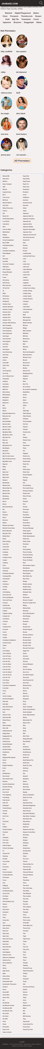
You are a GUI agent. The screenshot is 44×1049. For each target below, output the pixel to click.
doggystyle (29, 22)
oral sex (25, 424)
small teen (26, 762)
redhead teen (27, 592)
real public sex (27, 576)
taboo (25, 856)
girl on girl (6, 893)
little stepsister (27, 309)
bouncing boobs (8, 506)
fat (4, 818)
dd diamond (21, 72)
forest (4, 864)
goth (4, 917)
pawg (24, 448)
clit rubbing (6, 592)
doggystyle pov (7, 736)
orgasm (25, 426)
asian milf (5, 362)
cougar (5, 634)
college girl (6, 616)
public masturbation (29, 536)
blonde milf (6, 176)
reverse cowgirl (28, 600)
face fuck (6, 792)
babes (36, 13)
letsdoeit (26, 301)
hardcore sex (6, 960)
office (25, 405)
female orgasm (7, 829)
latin (24, 261)
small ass (26, 746)
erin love (4, 134)
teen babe (26, 890)
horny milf (6, 992)
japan (25, 210)
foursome (6, 866)
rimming (25, 610)
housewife (6, 1026)
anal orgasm (6, 341)
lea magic (5, 113)
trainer (25, 957)
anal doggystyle (7, 328)
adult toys (6, 298)
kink (24, 242)
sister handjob (27, 712)
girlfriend (5, 898)
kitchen (25, 248)
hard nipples (6, 952)
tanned (25, 861)
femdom (5, 832)
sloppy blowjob (27, 738)
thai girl (25, 904)
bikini (4, 466)
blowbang (6, 496)
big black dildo (7, 432)
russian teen (27, 645)
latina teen (26, 274)
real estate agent (28, 570)
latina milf (26, 272)
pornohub (26, 509)
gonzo (5, 914)
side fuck (26, 696)
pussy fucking (27, 552)
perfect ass (26, 456)
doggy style (6, 733)
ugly (4, 186)
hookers (5, 986)
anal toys (5, 354)
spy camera (26, 789)
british (5, 522)
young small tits (28, 1024)
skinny (25, 717)
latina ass (26, 266)
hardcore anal (7, 954)
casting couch (7, 557)
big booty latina (8, 434)
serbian (25, 666)
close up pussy (7, 600)
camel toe (6, 549)
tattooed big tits (28, 864)
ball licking (6, 392)
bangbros (5, 400)
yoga (24, 1018)
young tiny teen (28, 1029)
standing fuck (27, 808)
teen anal (26, 885)
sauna (25, 653)
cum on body (7, 664)
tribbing (25, 965)
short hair (26, 688)
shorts (25, 690)
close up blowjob (8, 597)
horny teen (6, 997)
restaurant (26, 597)
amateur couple (7, 309)
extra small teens (8, 778)
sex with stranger (28, 674)
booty (4, 504)
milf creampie (27, 330)
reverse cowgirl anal (29, 602)
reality (25, 581)
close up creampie (8, 264)
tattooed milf (27, 869)
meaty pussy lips (8, 208)
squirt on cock (27, 797)
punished (26, 544)
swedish (25, 853)
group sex (6, 920)
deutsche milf (7, 717)
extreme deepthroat (8, 784)
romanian (26, 618)
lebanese (26, 280)
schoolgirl (26, 658)
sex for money (27, 669)
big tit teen (6, 453)
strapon (25, 837)
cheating (5, 570)
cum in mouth (7, 653)
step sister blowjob (29, 813)
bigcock (5, 464)
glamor (5, 904)
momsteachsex (27, 354)
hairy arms (6, 928)
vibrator (25, 994)
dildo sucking (7, 725)
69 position (6, 296)
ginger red (6, 888)
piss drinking (27, 485)
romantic (26, 621)
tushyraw (26, 978)
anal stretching (7, 352)
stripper (25, 840)
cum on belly (7, 229)
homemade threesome (9, 984)
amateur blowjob (8, 306)
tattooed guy (27, 866)
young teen (26, 1026)
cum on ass (6, 661)
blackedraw (6, 482)
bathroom (6, 402)
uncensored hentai (28, 986)
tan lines (26, 858)
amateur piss (6, 317)
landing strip (27, 253)
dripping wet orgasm (9, 757)
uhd (24, 984)
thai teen (26, 909)
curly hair (5, 688)
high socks (6, 970)
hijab (4, 973)
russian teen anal (28, 648)
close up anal (7, 594)
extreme (5, 781)
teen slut (25, 898)
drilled (4, 754)
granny (5, 210)
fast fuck (5, 816)
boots (4, 501)
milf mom (25, 333)
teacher (25, 877)
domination (6, 738)
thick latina (26, 920)
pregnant (25, 520)
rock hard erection (28, 613)
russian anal (27, 637)
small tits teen (27, 765)
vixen (5, 16)
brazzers (17, 22)
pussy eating (27, 549)
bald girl (5, 389)
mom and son (7, 285)
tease (24, 882)
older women (27, 416)
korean (25, 250)
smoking (25, 768)
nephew (25, 378)
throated (25, 930)
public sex (26, 538)
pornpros (14, 16)
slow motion (26, 741)
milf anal (5, 200)
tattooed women (28, 874)
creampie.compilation (9, 640)
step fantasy (27, 810)
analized (5, 357)
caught (5, 560)
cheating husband (8, 573)
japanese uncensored (29, 234)
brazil (4, 517)
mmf (24, 344)
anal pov (5, 346)
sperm (25, 781)
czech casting (7, 696)
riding (25, 605)
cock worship (7, 608)
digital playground (23, 13)
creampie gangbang (9, 250)
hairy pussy (6, 282)
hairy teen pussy (8, 938)
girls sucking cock (8, 901)
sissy (24, 701)
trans (24, 960)
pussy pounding (28, 554)
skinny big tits (27, 720)
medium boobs (27, 322)
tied (24, 933)
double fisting (7, 749)
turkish (25, 973)
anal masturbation (8, 245)
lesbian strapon (28, 298)
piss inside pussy (28, 488)
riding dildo (26, 608)
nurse (24, 397)
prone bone (26, 522)
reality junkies (27, 584)
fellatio (5, 826)
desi (4, 712)
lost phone (6, 221)
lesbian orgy (27, 293)
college (5, 610)
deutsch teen (7, 714)
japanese (7, 22)
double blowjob (7, 744)
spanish (25, 776)
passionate (26, 445)
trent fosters (21, 134)
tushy (25, 976)
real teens (26, 578)
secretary (5, 258)
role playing (26, 616)
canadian (5, 554)
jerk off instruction (29, 237)
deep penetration (8, 706)
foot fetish (6, 861)
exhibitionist (6, 773)
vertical (25, 992)
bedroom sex (7, 416)
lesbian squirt (27, 296)
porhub (25, 506)
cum (4, 648)
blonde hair (6, 490)
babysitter (6, 386)
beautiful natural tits (9, 413)
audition (5, 381)
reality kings (27, 586)
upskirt (25, 989)
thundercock (26, 16)
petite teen (26, 472)
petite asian (26, 469)
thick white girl (27, 925)
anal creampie (7, 325)
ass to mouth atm (8, 376)
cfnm (4, 565)
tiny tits (25, 946)
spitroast (25, 784)
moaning (25, 346)
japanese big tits (28, 216)
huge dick (26, 176)
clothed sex (6, 605)
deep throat (6, 709)
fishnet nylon (7, 845)
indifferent (26, 197)
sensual (25, 661)
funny (4, 880)
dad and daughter (8, 698)
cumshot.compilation (9, 685)
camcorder (6, 546)
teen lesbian (27, 896)
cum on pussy (7, 674)
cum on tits (6, 677)
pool (24, 504)
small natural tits (28, 760)
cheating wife (7, 576)
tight (24, 936)
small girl (26, 757)
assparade (6, 378)
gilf (4, 256)
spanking (26, 778)
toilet (24, 952)
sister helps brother (29, 714)
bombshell (6, 498)
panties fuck (27, 440)
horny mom (6, 994)
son (24, 773)
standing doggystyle (29, 805)
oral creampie (27, 421)
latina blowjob (27, 269)
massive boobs (7, 202)
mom (4, 226)
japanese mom (27, 224)
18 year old (6, 288)
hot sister (5, 1016)
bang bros (6, 397)
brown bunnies (7, 530)
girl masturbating (8, 890)
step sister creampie (29, 816)
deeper (38, 16)
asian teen (6, 365)
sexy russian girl (28, 680)
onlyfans (25, 418)
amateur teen (7, 320)
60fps (4, 293)
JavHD (22, 1042)
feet (4, 824)
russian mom (27, 640)
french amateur (7, 872)
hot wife (5, 1018)
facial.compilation (8, 240)
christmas (6, 584)
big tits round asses (9, 458)
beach (4, 410)
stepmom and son (28, 829)
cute (4, 693)
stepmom (26, 826)
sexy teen (26, 682)
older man (26, 410)
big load (5, 442)
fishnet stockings (8, 848)
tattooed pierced (28, 872)
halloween (6, 266)
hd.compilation (7, 962)
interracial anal (27, 202)
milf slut (25, 336)
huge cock (6, 1029)
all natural (6, 301)
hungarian (26, 189)
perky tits (26, 464)
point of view (27, 496)
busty (4, 538)
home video (6, 976)
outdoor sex (26, 432)
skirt (24, 725)
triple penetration (28, 970)
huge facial (26, 181)
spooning (26, 786)
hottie (4, 1024)
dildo (4, 722)
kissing (25, 245)
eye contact (6, 789)
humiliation (6, 237)
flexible (5, 858)
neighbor (25, 376)
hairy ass (5, 930)
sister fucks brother (29, 709)
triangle (25, 962)
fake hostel (6, 800)
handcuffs (6, 941)
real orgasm (27, 573)
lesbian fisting (27, 290)
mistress (25, 341)
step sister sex (27, 818)
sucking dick (27, 850)
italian (25, 208)
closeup (5, 602)
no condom (26, 386)
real (24, 562)
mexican (25, 325)
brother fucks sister (9, 528)
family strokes (7, 808)
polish (25, 498)
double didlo (6, 746)
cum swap (6, 680)
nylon (24, 400)
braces (5, 512)
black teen (6, 477)
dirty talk (5, 728)
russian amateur (28, 634)
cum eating (6, 650)
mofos (25, 349)
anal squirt (6, 349)
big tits (15, 19)
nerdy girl (6, 216)
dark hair (5, 701)
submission (26, 848)
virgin (24, 997)
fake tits (5, 802)
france (5, 869)
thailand (25, 912)
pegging (25, 453)
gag (4, 882)
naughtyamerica (28, 373)
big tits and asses (8, 456)
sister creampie (27, 706)
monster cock (27, 357)
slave (24, 728)
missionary (26, 338)
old (4, 213)
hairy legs (6, 933)
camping (5, 552)
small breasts (27, 752)
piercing (25, 477)
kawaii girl (26, 240)
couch (5, 632)
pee (24, 450)
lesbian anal (27, 285)
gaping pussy (7, 192)
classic (5, 589)
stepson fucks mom (29, 832)
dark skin (5, 704)
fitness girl (6, 853)
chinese (5, 581)
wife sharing (26, 1016)
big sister (5, 450)
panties (25, 437)
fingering (5, 837)
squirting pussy (27, 802)
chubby (5, 586)
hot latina (6, 1013)
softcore (25, 770)
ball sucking (6, 394)
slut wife (5, 261)
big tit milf (6, 242)
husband (25, 192)
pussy (25, 546)
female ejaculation (8, 218)
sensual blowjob (28, 664)
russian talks (27, 642)
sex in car (26, 672)
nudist (25, 394)
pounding (26, 514)
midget (25, 328)
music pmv (26, 365)
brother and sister (8, 525)
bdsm (39, 22)
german (5, 248)
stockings (26, 834)
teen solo (5, 205)
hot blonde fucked (8, 1005)
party (24, 442)
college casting (7, 613)
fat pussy (5, 821)
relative (25, 594)
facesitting (6, 797)
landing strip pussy (29, 256)
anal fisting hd (7, 333)
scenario (25, 656)
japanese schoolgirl (29, 229)
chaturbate (6, 568)
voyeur (25, 1002)
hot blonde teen (8, 1010)
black (4, 469)
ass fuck (5, 373)
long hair (26, 312)
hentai (4, 968)
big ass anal (6, 424)
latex (24, 258)
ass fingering (7, 370)
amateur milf (6, 314)
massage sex (27, 320)
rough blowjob (7, 272)
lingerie (25, 304)
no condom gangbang (30, 389)
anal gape (6, 336)
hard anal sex (7, 946)
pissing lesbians (28, 490)
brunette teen (7, 533)
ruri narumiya (22, 155)
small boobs (26, 749)
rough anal (26, 626)
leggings (26, 282)
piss (24, 482)
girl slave (5, 896)
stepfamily (26, 824)
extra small (6, 776)
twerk (24, 981)
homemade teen (8, 981)
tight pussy (26, 938)
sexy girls (26, 677)
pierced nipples (27, 474)
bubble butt (6, 536)
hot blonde (6, 1002)
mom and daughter (29, 352)
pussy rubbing (27, 557)
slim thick (26, 736)
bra (4, 509)
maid (24, 314)
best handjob (7, 421)
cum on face (7, 666)
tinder (25, 941)
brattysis (5, 514)
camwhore (6, 224)
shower (25, 693)
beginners (6, 418)
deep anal (6, 178)
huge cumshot (7, 1032)
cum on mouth (7, 672)
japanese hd (27, 221)
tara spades (21, 51)
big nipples (6, 448)
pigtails (25, 480)
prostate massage (28, 528)
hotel (4, 1021)
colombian (6, 618)
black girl (5, 472)
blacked (8, 13)
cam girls (5, 544)
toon (24, 954)
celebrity (5, 562)
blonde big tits (7, 488)
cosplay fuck (7, 626)
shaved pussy (27, 685)
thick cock (26, 917)
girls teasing (6, 269)
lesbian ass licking (29, 288)
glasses (5, 906)
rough (25, 624)
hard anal (5, 944)
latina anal (26, 264)
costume (5, 629)
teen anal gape (27, 888)
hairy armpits (7, 925)
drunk (4, 760)
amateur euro (7, 312)
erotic (4, 768)
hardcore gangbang (9, 957)
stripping (25, 842)
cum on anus (7, 658)
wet (24, 1010)
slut (24, 744)
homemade (6, 978)
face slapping (7, 794)
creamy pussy (7, 642)
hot (4, 1000)
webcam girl (26, 1005)
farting (5, 813)
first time (6, 842)
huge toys (26, 186)
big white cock (7, 461)
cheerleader (6, 578)
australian (6, 384)
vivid (7, 19)
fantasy (5, 810)
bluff (18, 93)
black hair (6, 474)
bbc (4, 405)
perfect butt (26, 461)
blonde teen (6, 493)
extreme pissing (7, 786)
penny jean (5, 155)
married (5, 189)
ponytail (25, 501)
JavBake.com (9, 3)
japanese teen (27, 232)
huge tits (26, 184)
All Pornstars (22, 160)
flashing (5, 856)
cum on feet (6, 669)
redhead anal (27, 589)
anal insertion (7, 338)
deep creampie (7, 184)
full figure (6, 877)
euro (4, 770)
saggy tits (26, 650)
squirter (25, 800)
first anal (5, 840)
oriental (25, 429)
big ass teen (6, 429)
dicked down (6, 720)
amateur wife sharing (9, 322)
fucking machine (8, 874)
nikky (3, 72)
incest (25, 194)
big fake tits (6, 437)
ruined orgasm (27, 629)
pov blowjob (26, 517)
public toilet (26, 541)
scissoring (6, 280)
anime (4, 360)
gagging (5, 885)
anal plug (5, 344)
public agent (27, 530)
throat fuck (26, 928)
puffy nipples (7, 253)
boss (4, 194)
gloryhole (5, 912)
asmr (4, 368)
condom (5, 621)
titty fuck (26, 949)
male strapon (27, 317)
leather (25, 277)
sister (24, 704)
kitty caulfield (6, 51)
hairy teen (6, 936)
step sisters (26, 821)
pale (24, 434)
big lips (5, 440)
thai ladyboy (27, 906)
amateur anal (7, 304)
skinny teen (26, 722)
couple (5, 637)
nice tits (25, 384)
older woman (27, 413)
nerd (24, 381)
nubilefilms (26, 392)
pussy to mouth (27, 560)
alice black (20, 113)
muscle (25, 360)
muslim (25, 368)
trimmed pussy (27, 968)
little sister (26, 306)
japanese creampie (29, 218)
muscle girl (26, 362)
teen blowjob (27, 893)
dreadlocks (6, 752)
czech (36, 19)
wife (24, 1013)
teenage (25, 901)
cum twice (6, 682)
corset (5, 624)
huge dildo (26, 178)
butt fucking (6, 541)
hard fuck (6, 949)
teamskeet (26, 19)
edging (5, 234)
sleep (24, 730)
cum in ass (6, 197)
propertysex (26, 525)
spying (25, 792)
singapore (26, 698)
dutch (4, 762)
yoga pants (26, 1021)
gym (4, 922)
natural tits (26, 370)
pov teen (5, 274)
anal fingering (7, 330)
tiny (24, 944)
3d (3, 290)
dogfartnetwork (7, 730)
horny (4, 989)
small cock (26, 754)
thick (24, 914)
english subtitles (8, 765)
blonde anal (6, 485)
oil (24, 408)
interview (25, 205)
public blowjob (27, 533)
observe (25, 402)
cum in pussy (7, 656)
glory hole (6, 909)
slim (24, 733)
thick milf (26, 922)
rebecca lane (6, 93)
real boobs (26, 568)
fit (3, 850)
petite (24, 466)
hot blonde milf (7, 1008)
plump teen (26, 493)
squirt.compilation (28, 794)
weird (24, 1008)
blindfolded (6, 232)
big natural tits (7, 445)
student (25, 845)
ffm (4, 834)
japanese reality (28, 226)
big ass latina (7, 426)
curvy (4, 690)
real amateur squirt (29, 565)
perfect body (27, 458)
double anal (6, 741)
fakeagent (6, 805)
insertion (25, 200)
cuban (5, 645)
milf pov (5, 181)
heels (4, 965)
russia (25, 632)
